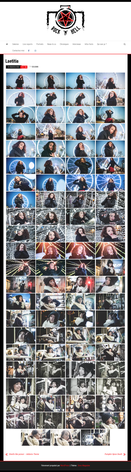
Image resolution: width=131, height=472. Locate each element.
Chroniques (64, 44)
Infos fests (89, 44)
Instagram (36, 50)
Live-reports (27, 44)
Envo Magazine (84, 465)
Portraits (39, 44)
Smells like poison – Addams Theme (24, 454)
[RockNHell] (6, 44)
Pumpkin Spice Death (113, 454)
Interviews (77, 44)
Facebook (29, 50)
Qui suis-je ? (102, 44)
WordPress (64, 465)
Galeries (15, 44)
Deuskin (35, 67)
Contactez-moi (18, 50)
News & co (51, 44)
